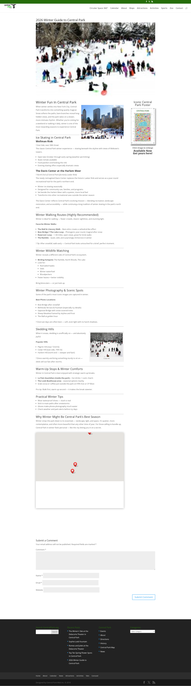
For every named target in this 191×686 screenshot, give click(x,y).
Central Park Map (107, 647)
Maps (132, 8)
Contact (179, 8)
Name (39, 575)
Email (39, 582)
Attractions (142, 8)
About (124, 8)
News (102, 651)
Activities (154, 8)
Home (38, 676)
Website (39, 590)
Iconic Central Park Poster (143, 103)
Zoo (171, 8)
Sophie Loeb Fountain (78, 641)
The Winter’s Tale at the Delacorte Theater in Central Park (78, 634)
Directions (104, 639)
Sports (164, 8)
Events (103, 631)
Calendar (114, 8)
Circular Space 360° (99, 8)
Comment (41, 549)
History (103, 643)
